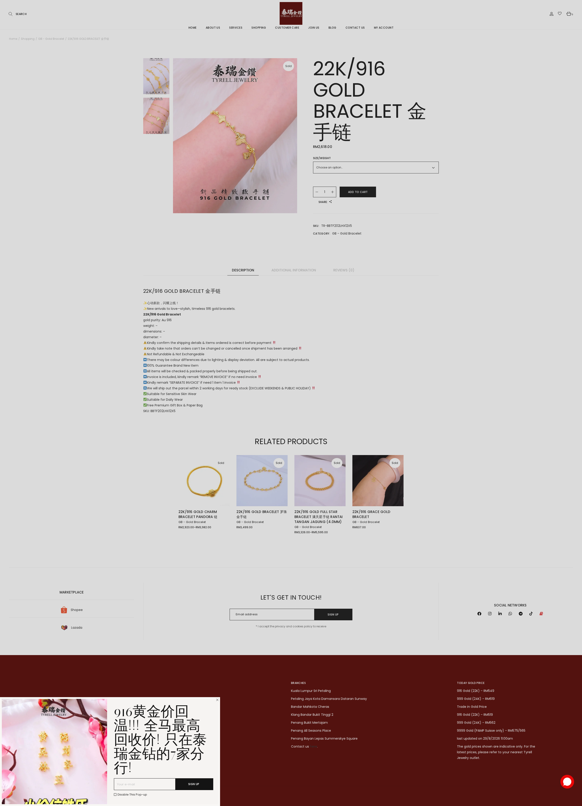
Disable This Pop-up (132, 794)
